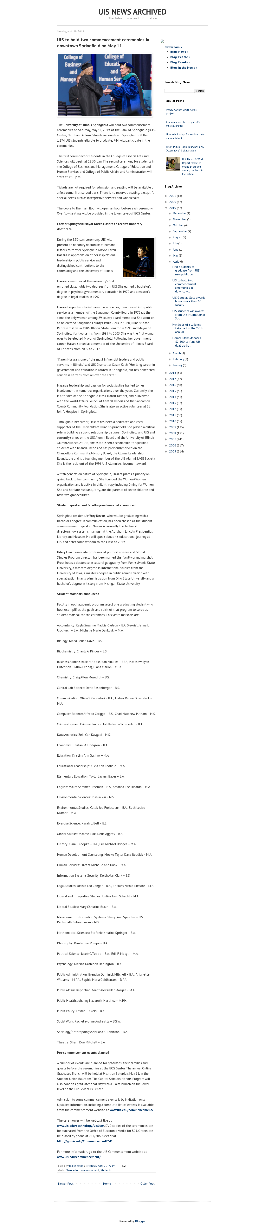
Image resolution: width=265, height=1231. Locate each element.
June (176, 249)
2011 (173, 415)
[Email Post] (123, 1166)
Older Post (147, 1183)
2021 (173, 196)
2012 (173, 409)
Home (107, 1183)
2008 (173, 433)
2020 (173, 202)
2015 (173, 391)
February (179, 359)
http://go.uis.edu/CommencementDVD (84, 1141)
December (180, 213)
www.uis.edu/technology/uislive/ (80, 1126)
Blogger (140, 1221)
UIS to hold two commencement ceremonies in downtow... (184, 285)
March (177, 353)
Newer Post (66, 1183)
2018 (173, 373)
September (180, 231)
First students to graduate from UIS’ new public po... (186, 270)
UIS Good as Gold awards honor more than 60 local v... (188, 301)
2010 (173, 421)
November (180, 219)
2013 (173, 403)
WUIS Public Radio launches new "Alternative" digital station (185, 148)
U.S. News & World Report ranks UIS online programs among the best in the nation (193, 166)
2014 (173, 397)
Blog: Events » (180, 62)
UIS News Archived (132, 12)
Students (106, 1170)
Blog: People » (180, 57)
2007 (173, 439)
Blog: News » (179, 52)
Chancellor (72, 1170)
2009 (173, 427)
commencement (89, 1170)
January (178, 365)
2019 (173, 208)
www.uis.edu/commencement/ (131, 1110)
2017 (173, 379)
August (178, 237)
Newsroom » (173, 47)
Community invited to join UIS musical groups (183, 123)
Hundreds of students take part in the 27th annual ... (187, 328)
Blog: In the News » (183, 67)
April (176, 261)
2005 (173, 451)
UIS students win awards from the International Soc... (188, 314)
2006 (173, 445)
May (176, 255)
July (175, 243)
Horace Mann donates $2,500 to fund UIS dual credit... (186, 341)
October (178, 225)
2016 (173, 385)
